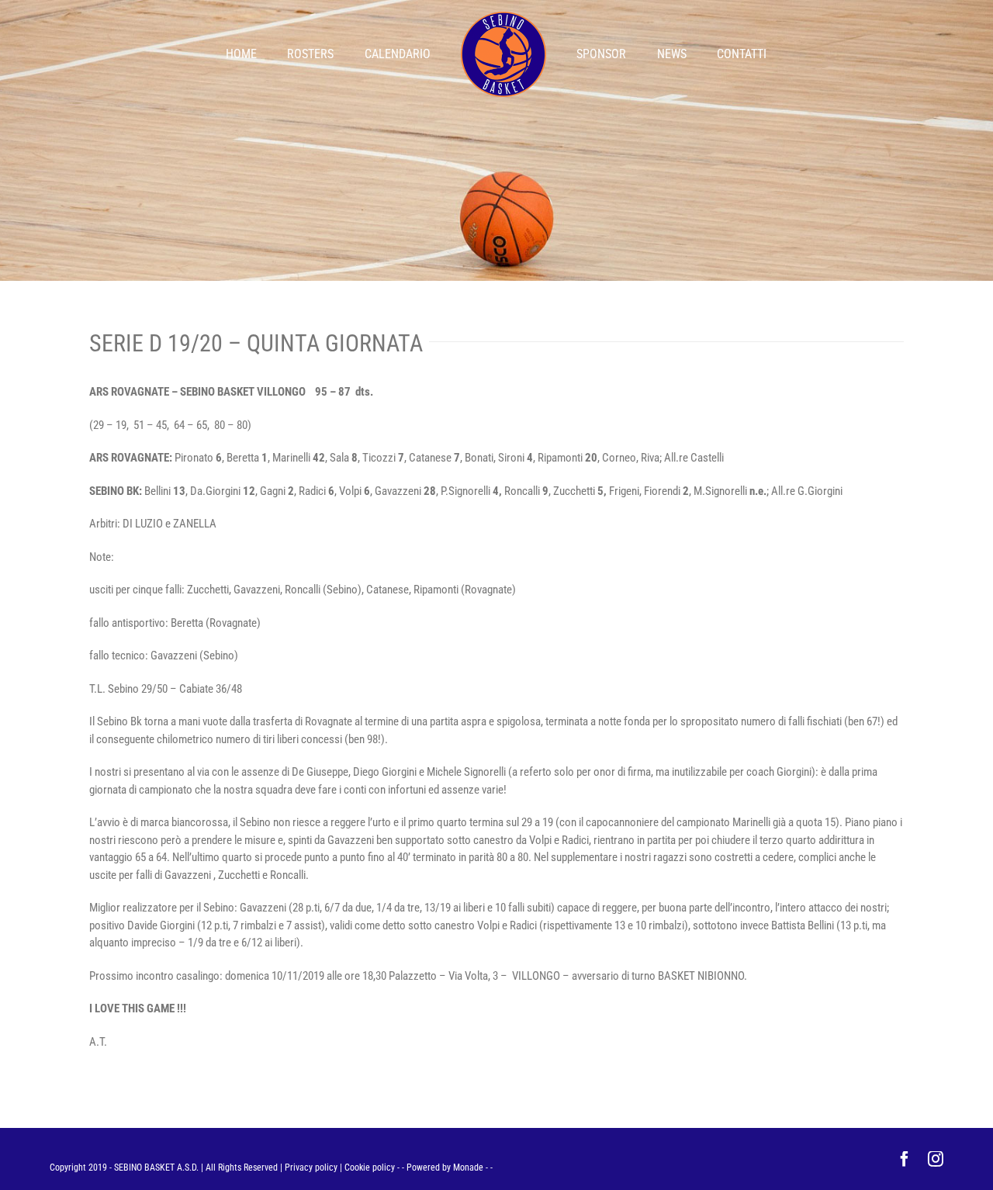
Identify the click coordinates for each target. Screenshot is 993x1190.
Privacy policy (311, 1167)
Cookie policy (369, 1167)
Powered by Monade (445, 1167)
